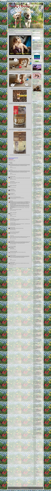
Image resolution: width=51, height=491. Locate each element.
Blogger (29, 488)
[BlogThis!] (17, 160)
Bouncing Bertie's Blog (36, 251)
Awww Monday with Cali (35, 133)
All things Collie (35, 178)
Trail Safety (35, 461)
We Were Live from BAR (35, 423)
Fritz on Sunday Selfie (35, 156)
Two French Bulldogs (35, 319)
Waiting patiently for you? (36, 179)
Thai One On (34, 282)
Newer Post (10, 268)
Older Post (29, 268)
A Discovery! (35, 462)
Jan (34, 480)
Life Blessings (35, 233)
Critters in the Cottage (36, 295)
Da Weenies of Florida (36, 210)
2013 (34, 483)
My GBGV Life (11, 262)
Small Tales (34, 123)
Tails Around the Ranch (13, 251)
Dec (34, 441)
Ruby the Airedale (35, 256)
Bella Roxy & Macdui (12, 185)
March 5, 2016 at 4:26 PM (13, 183)
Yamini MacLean (12, 176)
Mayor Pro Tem (35, 460)
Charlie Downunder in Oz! (36, 359)
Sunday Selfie (35, 467)
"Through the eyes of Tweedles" (37, 304)
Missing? (35, 477)
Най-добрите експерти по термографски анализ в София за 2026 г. (37, 205)
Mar (34, 449)
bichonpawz (11, 218)
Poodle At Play (35, 399)
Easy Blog (34, 183)
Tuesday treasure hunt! (35, 300)
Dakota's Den (34, 268)
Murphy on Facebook (26, 29)
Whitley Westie (35, 427)
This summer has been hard (36, 355)
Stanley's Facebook (20, 29)
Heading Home (35, 458)
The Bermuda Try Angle (35, 110)
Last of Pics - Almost (36, 452)
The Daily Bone (35, 220)
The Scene (35, 457)
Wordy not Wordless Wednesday (36, 277)
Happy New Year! (35, 238)
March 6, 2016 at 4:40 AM (13, 225)
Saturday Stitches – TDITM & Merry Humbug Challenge (37, 161)
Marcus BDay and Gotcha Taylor (36, 310)
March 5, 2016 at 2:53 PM (13, 179)
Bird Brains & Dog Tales (36, 160)
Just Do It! (35, 470)
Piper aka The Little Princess (36, 381)
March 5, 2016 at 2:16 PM (13, 174)
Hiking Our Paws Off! (36, 459)
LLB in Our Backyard (35, 137)
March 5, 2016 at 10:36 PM (13, 216)
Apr (34, 448)
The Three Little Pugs (35, 350)
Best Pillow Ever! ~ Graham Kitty (36, 115)
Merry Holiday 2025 (35, 216)
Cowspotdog (11, 181)
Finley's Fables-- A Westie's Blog (37, 314)
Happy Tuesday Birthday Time (36, 200)
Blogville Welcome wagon (36, 413)
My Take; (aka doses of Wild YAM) (37, 146)
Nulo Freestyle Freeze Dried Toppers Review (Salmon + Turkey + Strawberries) (37, 324)
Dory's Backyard (35, 376)
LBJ (10, 163)
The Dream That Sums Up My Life (36, 372)
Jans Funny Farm (35, 309)
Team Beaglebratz (35, 338)
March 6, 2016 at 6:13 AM (13, 233)
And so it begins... (35, 418)
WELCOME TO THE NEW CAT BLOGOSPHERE (36, 151)
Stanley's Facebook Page (35, 82)
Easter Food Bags (36, 450)
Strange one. (34, 334)
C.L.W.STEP (11, 189)
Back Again (34, 225)
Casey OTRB (34, 176)
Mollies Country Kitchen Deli (36, 204)
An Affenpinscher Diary (36, 385)
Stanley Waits (35, 478)
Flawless (34, 346)
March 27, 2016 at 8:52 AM (13, 264)
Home (9, 29)
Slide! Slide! (35, 468)
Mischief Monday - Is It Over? (36, 119)
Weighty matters (35, 242)
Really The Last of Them (36, 451)
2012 (34, 484)
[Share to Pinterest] (19, 160)
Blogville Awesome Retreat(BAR (37, 422)
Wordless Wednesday (36, 471)
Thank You (34, 432)
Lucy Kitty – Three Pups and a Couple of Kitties (37, 114)
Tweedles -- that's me (12, 212)
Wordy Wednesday (35, 291)
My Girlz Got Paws (35, 363)
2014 (34, 482)
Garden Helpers (35, 273)
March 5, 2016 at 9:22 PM (13, 210)
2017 (34, 439)
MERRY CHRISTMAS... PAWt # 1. (37, 390)
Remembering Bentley (35, 229)
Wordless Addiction (36, 469)
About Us (12, 29)
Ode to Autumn (34, 261)
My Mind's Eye (11, 227)
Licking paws (34, 247)
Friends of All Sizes (35, 395)
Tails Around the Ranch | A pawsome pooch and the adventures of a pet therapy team (37, 166)
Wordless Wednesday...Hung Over (36, 343)
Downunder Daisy (35, 265)
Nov (34, 442)
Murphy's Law (15, 29)
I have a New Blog (35, 409)
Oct (34, 443)
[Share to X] (18, 160)
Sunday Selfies (35, 128)
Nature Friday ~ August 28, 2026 (36, 167)
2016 (34, 440)
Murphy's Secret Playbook (37, 472)
